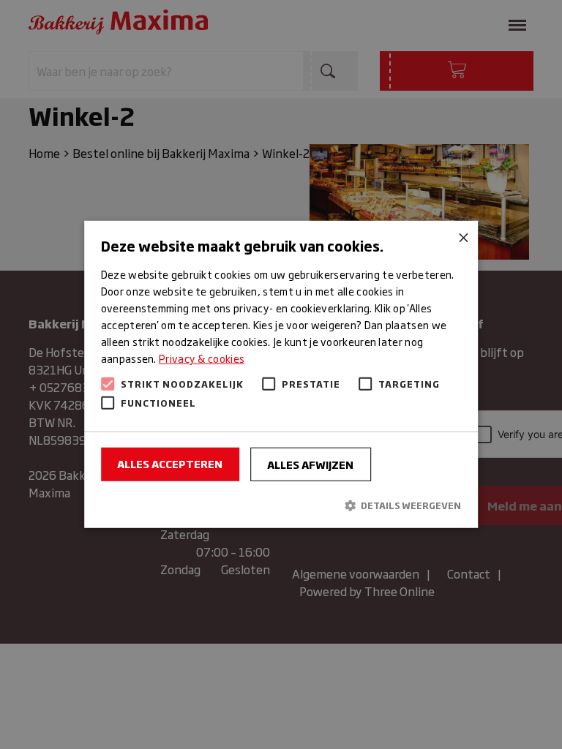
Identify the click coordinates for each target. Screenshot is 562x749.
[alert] (281, 374)
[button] (281, 505)
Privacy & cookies (201, 358)
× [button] (461, 237)
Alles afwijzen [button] (310, 464)
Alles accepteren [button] (169, 463)
